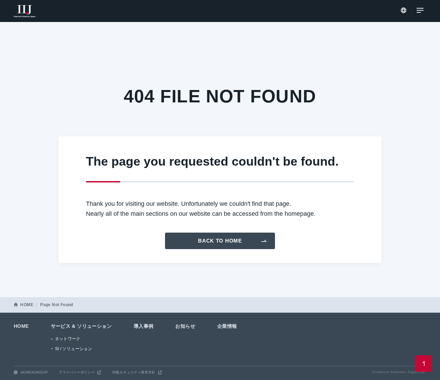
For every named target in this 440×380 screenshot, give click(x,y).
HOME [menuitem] (21, 326)
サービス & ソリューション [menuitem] (81, 326)
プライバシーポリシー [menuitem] (77, 372)
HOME (26, 304)
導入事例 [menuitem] (144, 326)
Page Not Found (56, 304)
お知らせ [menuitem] (185, 326)
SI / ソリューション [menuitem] (73, 348)
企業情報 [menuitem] (227, 326)
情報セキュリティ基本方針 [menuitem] (133, 372)
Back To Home (220, 241)
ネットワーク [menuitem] (67, 338)
